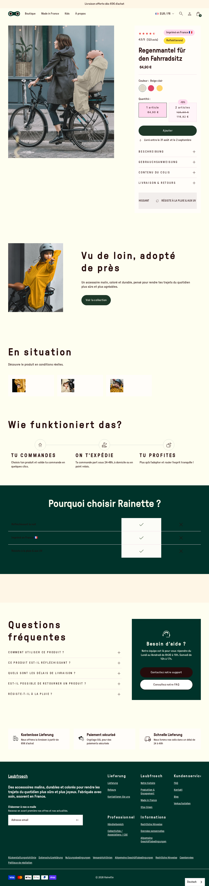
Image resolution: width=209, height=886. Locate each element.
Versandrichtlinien (102, 857)
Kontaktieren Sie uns (119, 797)
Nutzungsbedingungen (77, 857)
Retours (112, 790)
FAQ (176, 783)
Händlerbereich (116, 824)
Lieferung (113, 783)
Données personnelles (152, 831)
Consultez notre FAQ (166, 684)
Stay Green (146, 807)
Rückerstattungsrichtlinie (22, 857)
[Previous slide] (13, 91)
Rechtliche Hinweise (151, 824)
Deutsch (192, 882)
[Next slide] (108, 91)
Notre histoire (148, 783)
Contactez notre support (166, 672)
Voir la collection (96, 300)
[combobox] (195, 882)
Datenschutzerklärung (51, 857)
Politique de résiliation (20, 862)
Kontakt (178, 790)
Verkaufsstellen (182, 803)
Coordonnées (186, 857)
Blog (176, 797)
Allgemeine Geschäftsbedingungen (134, 857)
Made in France (149, 800)
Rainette (108, 877)
